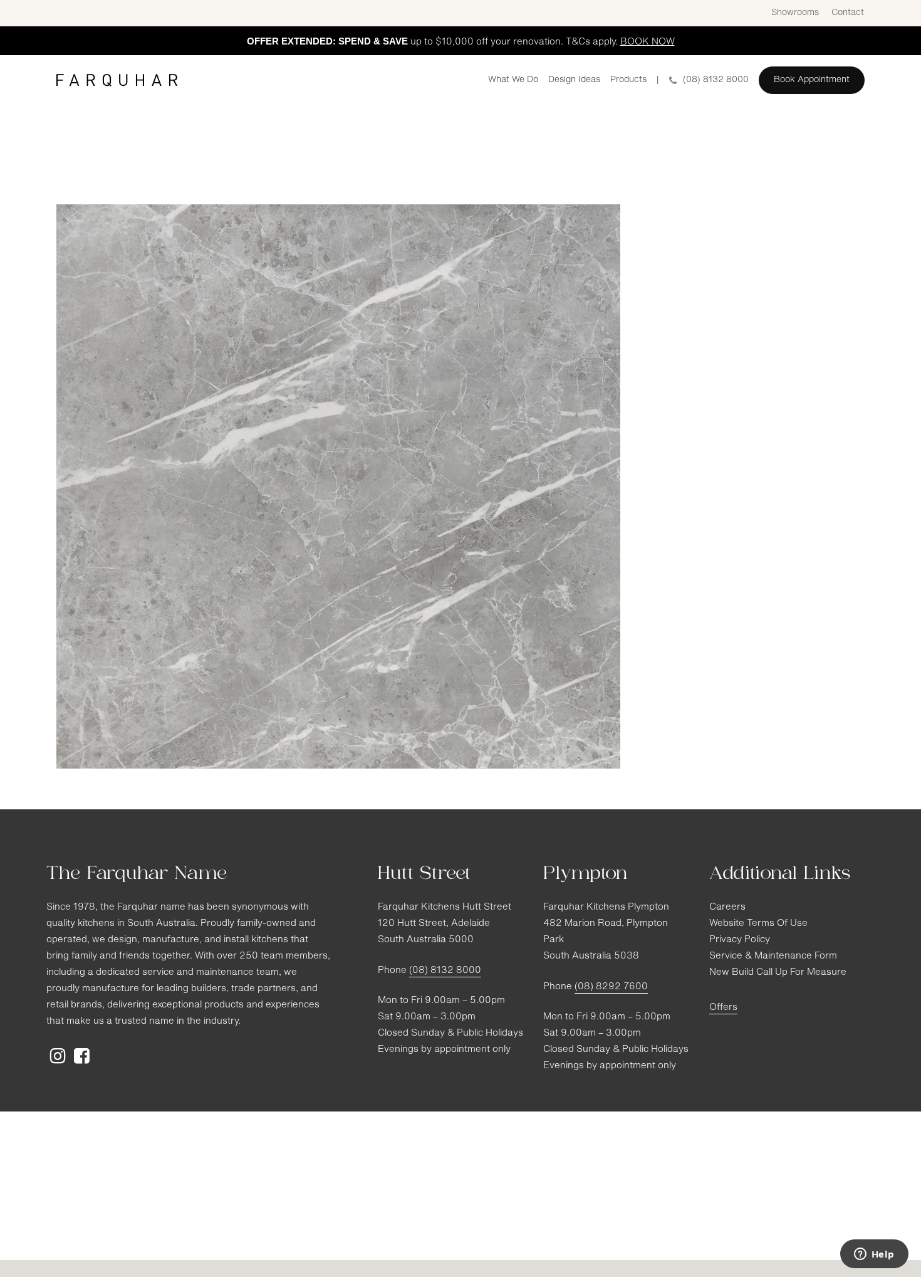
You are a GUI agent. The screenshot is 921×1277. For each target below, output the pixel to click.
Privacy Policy (739, 940)
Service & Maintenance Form (773, 956)
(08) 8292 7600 (611, 987)
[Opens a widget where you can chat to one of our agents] (874, 1255)
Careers (727, 907)
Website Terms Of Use (758, 923)
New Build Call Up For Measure (777, 972)
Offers (723, 1007)
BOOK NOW (647, 42)
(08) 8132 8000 (445, 970)
